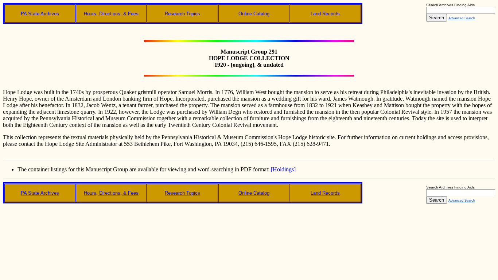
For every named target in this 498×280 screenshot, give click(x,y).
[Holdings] (283, 169)
